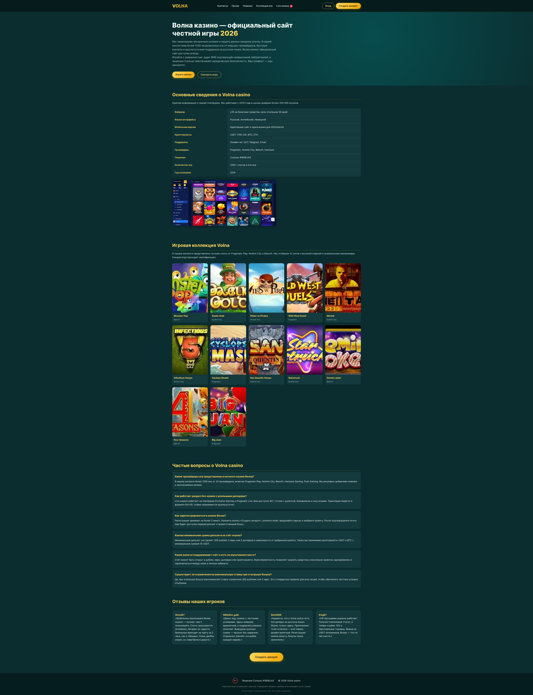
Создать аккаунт (348, 5)
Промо (235, 5)
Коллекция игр (264, 5)
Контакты (222, 5)
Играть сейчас (183, 74)
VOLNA (180, 6)
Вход (328, 5)
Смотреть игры (209, 74)
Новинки (247, 5)
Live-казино (284, 5)
